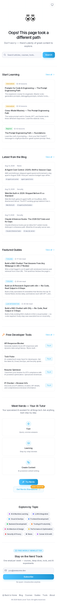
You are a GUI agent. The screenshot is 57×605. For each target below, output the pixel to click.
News (29, 534)
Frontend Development (38, 519)
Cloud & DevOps (16, 519)
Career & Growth (44, 534)
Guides (37, 595)
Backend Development (17, 524)
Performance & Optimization (40, 529)
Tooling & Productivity (40, 524)
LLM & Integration (40, 514)
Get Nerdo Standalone (30, 488)
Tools (45, 595)
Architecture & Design (14, 529)
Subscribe (28, 577)
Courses (28, 595)
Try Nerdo (30, 482)
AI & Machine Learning (18, 514)
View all (49, 74)
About (52, 595)
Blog (21, 595)
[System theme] (52, 4)
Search (48, 55)
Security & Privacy (13, 534)
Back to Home (11, 595)
